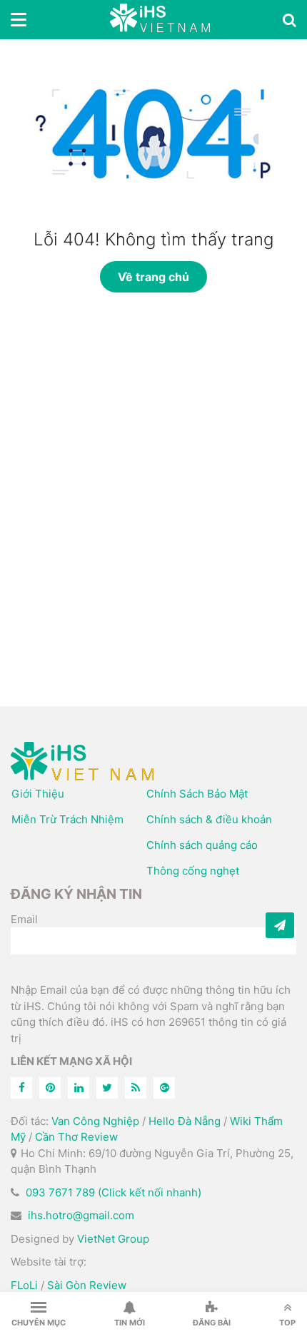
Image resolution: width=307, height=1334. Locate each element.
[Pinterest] (50, 1088)
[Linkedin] (78, 1088)
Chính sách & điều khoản (209, 819)
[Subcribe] (280, 925)
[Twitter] (107, 1088)
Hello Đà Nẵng (185, 1121)
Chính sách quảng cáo (202, 845)
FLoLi (24, 1285)
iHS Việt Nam (160, 20)
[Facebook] (21, 1088)
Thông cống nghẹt (192, 870)
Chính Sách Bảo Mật (197, 793)
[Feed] (135, 1088)
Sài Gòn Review (86, 1285)
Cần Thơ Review (76, 1137)
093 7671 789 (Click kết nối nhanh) (113, 1192)
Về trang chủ (153, 277)
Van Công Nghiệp (95, 1121)
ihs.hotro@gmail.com (81, 1215)
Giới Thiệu (37, 793)
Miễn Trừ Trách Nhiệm (67, 819)
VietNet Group (113, 1239)
